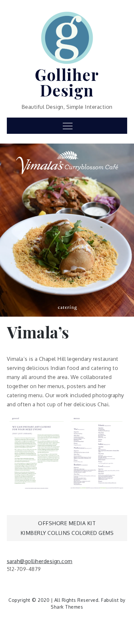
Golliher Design (67, 82)
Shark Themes (67, 607)
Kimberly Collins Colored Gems (67, 533)
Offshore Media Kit (67, 523)
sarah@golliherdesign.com (40, 561)
